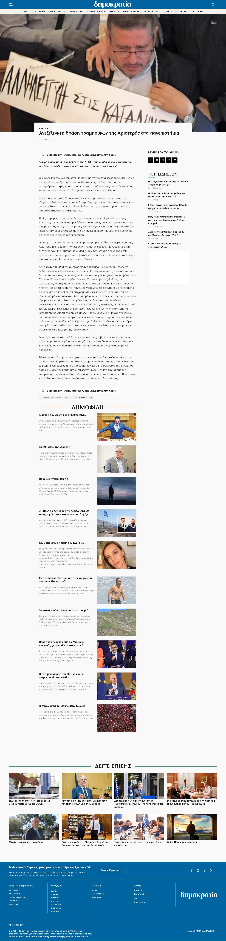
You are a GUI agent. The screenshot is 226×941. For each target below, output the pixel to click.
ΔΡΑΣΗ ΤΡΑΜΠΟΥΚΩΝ (83, 398)
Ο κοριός (138, 890)
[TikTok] (204, 870)
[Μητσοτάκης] (116, 590)
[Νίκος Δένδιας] (116, 686)
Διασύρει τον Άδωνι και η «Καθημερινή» (62, 415)
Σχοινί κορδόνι (140, 894)
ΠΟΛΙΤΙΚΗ (43, 129)
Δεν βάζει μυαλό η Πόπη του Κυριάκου (61, 543)
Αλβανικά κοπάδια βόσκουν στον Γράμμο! (63, 610)
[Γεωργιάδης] (116, 427)
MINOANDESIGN (205, 931)
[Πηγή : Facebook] (116, 555)
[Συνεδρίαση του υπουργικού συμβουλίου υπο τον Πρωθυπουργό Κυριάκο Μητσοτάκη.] (139, 827)
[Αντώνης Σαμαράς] (87, 786)
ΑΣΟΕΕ (67, 398)
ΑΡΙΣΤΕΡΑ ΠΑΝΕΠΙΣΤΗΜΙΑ (50, 398)
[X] (156, 160)
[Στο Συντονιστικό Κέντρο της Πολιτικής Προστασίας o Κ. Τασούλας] (116, 459)
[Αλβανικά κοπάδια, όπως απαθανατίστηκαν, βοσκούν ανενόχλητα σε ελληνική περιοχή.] (116, 622)
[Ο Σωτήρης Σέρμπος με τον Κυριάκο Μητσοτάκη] (87, 827)
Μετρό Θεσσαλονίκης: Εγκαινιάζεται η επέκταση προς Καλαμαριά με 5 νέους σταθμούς (166, 220)
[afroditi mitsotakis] (192, 786)
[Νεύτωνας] (192, 827)
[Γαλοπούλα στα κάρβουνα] (116, 718)
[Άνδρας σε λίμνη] (116, 491)
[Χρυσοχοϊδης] (139, 786)
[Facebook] (150, 160)
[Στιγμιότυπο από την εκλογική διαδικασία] (34, 786)
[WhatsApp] (168, 160)
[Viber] (162, 160)
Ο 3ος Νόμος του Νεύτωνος (182, 842)
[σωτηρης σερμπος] (116, 654)
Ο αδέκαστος (140, 902)
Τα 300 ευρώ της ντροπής (54, 447)
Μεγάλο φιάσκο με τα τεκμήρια (26, 842)
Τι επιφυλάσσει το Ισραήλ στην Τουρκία (62, 706)
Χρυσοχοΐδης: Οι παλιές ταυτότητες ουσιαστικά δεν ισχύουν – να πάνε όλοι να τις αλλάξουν (138, 804)
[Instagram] (198, 870)
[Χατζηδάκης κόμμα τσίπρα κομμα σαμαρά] (34, 827)
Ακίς (136, 898)
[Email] (174, 160)
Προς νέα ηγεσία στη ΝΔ (53, 479)
